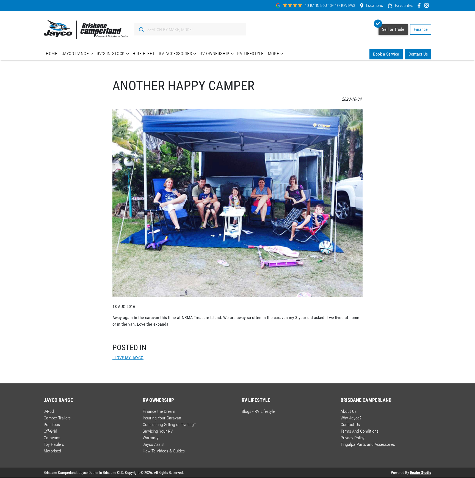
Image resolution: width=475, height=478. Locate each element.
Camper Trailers (57, 418)
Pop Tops (52, 424)
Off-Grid (50, 431)
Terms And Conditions (360, 431)
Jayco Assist (154, 444)
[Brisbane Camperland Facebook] (420, 5)
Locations (374, 5)
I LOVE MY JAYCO (127, 357)
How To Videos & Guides (164, 451)
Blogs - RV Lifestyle (258, 411)
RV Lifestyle (250, 53)
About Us (349, 411)
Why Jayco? (351, 418)
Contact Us (418, 54)
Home (51, 53)
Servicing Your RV (158, 431)
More (273, 53)
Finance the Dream (159, 411)
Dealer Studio (420, 472)
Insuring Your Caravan (162, 418)
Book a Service (386, 54)
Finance (421, 29)
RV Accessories (175, 53)
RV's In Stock (111, 53)
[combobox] (190, 29)
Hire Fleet (143, 53)
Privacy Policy (352, 437)
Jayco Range (75, 53)
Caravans (52, 437)
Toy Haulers (54, 444)
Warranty (151, 437)
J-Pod (49, 411)
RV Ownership (215, 53)
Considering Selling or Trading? (169, 424)
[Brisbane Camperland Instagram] (427, 5)
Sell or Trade (393, 29)
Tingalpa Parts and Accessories (368, 444)
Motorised (52, 451)
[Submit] (140, 29)
